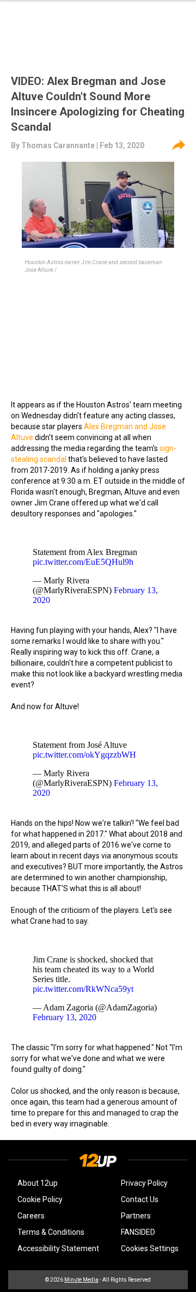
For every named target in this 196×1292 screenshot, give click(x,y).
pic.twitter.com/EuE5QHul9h (83, 561)
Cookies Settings (150, 1248)
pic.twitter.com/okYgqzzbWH (84, 754)
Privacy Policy (144, 1183)
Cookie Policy (40, 1199)
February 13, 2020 (64, 1017)
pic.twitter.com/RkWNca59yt (83, 989)
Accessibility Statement (58, 1248)
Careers (31, 1215)
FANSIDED (138, 1232)
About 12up (37, 1183)
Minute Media (81, 1280)
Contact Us (139, 1199)
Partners (136, 1215)
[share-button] (178, 145)
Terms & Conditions (50, 1232)
